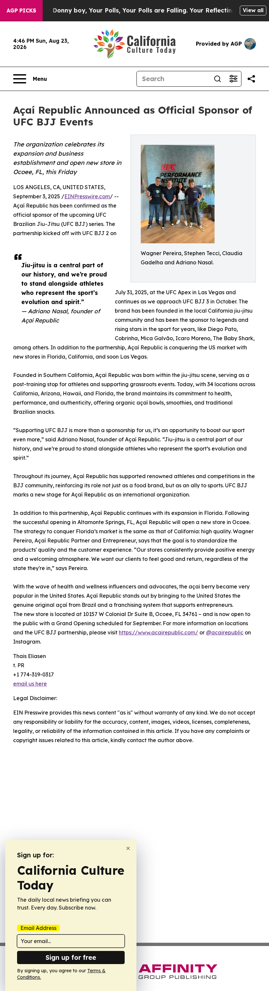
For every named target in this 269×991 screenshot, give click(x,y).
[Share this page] (251, 78)
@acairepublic (224, 632)
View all (253, 10)
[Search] (217, 78)
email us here (30, 683)
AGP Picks (21, 10)
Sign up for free (71, 957)
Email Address (38, 928)
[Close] (128, 848)
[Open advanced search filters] (233, 78)
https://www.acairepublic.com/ (158, 632)
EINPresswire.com (87, 196)
